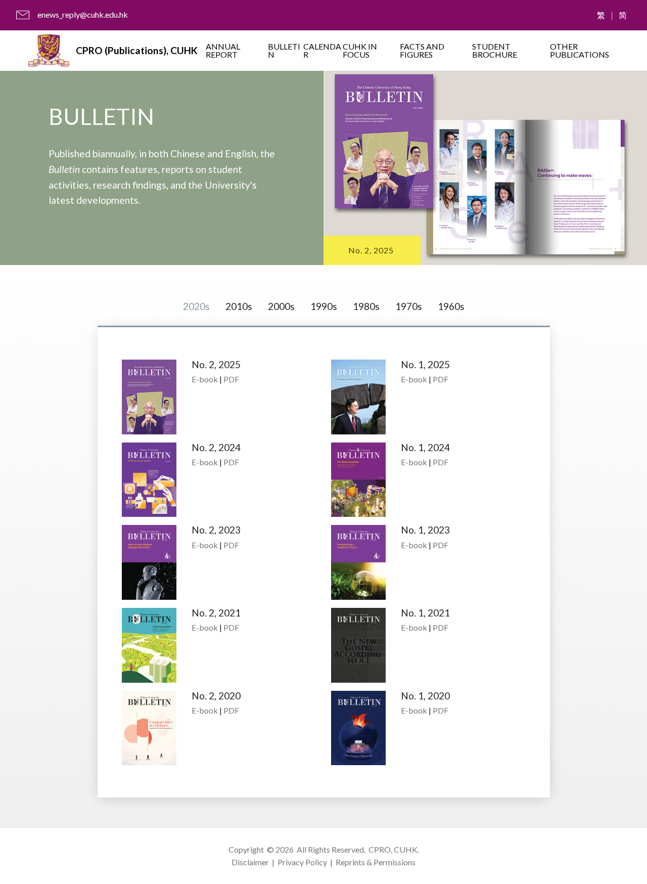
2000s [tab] (281, 306)
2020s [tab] (196, 306)
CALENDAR (322, 50)
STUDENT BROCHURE (494, 50)
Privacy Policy (302, 862)
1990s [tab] (323, 306)
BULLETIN (284, 50)
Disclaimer (250, 862)
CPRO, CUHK (393, 849)
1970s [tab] (408, 306)
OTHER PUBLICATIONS (579, 50)
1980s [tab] (366, 306)
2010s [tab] (238, 306)
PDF (231, 379)
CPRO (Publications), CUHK (137, 50)
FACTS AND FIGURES (422, 50)
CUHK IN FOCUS (360, 50)
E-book (205, 379)
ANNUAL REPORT (223, 50)
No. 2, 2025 (371, 250)
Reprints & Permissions (375, 862)
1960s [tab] (451, 306)
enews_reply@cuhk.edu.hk (82, 14)
